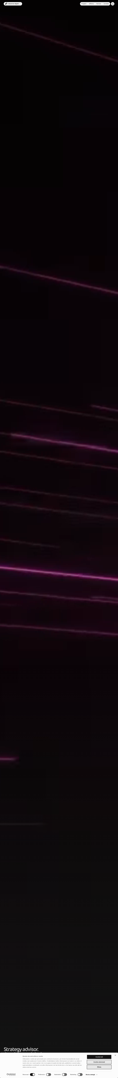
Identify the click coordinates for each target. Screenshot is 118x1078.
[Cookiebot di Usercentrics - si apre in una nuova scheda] (11, 1074)
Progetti (83, 4)
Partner (98, 4)
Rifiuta (99, 1067)
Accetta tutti (99, 1057)
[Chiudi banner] (115, 1055)
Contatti (106, 4)
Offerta (91, 4)
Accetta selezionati (99, 1062)
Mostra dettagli (90, 1074)
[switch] (48, 1074)
